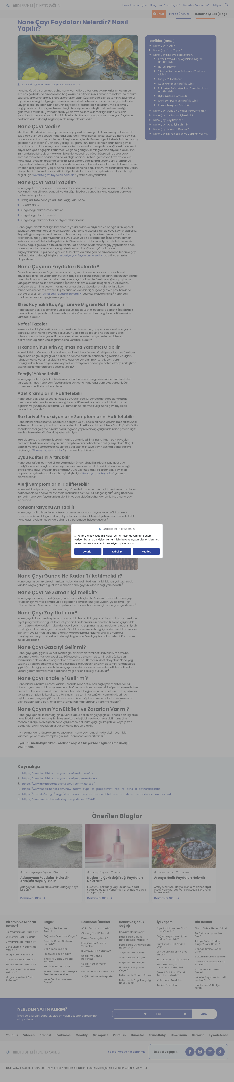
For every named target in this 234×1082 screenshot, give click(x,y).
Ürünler (158, 14)
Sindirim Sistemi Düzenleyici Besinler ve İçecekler (60, 973)
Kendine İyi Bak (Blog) (211, 14)
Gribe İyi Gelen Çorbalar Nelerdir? (58, 943)
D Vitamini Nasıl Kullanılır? (21, 941)
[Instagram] (200, 1051)
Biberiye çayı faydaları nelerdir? (81, 255)
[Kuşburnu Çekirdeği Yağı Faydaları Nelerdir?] (117, 846)
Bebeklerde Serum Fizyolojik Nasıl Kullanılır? (133, 938)
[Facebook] (190, 1051)
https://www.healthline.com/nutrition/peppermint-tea (59, 778)
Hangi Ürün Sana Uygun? (165, 5)
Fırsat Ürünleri (179, 14)
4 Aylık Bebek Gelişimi (132, 957)
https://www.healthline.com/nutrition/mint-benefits (57, 773)
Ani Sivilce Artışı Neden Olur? (208, 935)
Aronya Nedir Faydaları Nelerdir (180, 878)
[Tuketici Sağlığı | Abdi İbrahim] (33, 5)
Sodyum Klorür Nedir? (132, 932)
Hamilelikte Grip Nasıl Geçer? (131, 969)
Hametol (137, 1035)
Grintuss (119, 1035)
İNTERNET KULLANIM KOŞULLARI (95, 1068)
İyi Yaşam (165, 922)
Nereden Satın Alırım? (196, 5)
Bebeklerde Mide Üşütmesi (135, 975)
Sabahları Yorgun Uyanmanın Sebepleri (170, 966)
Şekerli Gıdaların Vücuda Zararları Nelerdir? (171, 974)
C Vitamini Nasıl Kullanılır (20, 937)
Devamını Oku (30, 898)
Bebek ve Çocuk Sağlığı (131, 924)
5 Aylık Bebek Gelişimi (132, 962)
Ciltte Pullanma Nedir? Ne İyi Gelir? (210, 963)
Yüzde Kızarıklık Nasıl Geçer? (207, 971)
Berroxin (198, 1035)
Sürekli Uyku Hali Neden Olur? (171, 945)
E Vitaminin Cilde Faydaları (210, 956)
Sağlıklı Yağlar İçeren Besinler (93, 965)
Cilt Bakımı (203, 922)
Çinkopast (100, 1035)
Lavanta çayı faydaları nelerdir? (54, 175)
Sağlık (49, 922)
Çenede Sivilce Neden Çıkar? (208, 950)
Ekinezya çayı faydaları (48, 450)
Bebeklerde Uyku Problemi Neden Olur (135, 946)
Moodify (82, 1035)
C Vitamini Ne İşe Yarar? (20, 959)
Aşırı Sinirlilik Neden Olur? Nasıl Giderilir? (172, 930)
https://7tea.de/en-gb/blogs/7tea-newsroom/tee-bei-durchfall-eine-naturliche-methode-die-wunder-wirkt (97, 794)
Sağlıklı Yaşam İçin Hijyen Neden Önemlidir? (172, 938)
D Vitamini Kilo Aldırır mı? (96, 951)
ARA (204, 1014)
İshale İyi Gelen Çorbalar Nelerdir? (58, 960)
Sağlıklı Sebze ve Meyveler (97, 976)
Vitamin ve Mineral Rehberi (21, 924)
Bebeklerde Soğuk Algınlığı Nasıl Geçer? (135, 982)
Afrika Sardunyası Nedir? (96, 928)
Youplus (12, 1035)
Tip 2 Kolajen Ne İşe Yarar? (173, 959)
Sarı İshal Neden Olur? (57, 966)
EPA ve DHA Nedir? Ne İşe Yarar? (172, 953)
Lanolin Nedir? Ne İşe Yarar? (207, 987)
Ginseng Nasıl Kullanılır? (95, 933)
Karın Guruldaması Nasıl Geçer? (58, 981)
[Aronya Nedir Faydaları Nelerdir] (184, 846)
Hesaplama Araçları (134, 5)
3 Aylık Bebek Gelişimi (132, 952)
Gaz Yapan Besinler (55, 949)
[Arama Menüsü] (226, 5)
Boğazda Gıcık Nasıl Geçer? (60, 936)
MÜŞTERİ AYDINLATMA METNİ (131, 1068)
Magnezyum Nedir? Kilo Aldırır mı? (20, 979)
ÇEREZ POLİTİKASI (66, 1068)
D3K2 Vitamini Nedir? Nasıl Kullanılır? (21, 948)
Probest (45, 1035)
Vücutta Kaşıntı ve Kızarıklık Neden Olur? (211, 979)
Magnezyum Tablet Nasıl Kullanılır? (20, 971)
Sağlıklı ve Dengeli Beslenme (92, 957)
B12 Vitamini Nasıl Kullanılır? (22, 932)
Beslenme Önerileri (96, 922)
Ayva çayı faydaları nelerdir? (62, 294)
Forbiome (63, 1035)
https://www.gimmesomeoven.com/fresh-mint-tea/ (58, 784)
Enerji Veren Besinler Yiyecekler (93, 945)
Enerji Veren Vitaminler (19, 954)
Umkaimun (179, 1035)
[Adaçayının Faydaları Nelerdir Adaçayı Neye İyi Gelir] (50, 846)
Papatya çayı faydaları (97, 473)
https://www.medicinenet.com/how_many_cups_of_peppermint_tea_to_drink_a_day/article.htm (91, 789)
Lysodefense (218, 1035)
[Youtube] (210, 1051)
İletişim (217, 5)
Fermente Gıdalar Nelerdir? (97, 971)
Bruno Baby (157, 1035)
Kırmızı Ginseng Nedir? (94, 938)
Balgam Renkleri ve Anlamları (55, 930)
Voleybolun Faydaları (169, 980)
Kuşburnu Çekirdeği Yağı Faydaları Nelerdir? (115, 879)
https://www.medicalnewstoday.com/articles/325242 (58, 799)
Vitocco (29, 1035)
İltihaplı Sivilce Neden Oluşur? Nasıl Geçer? (207, 943)
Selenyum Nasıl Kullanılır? (21, 964)
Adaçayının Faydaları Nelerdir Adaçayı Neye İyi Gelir (44, 879)
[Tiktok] (220, 1051)
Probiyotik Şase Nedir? (57, 954)
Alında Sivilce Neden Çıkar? (211, 928)
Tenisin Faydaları (167, 985)
